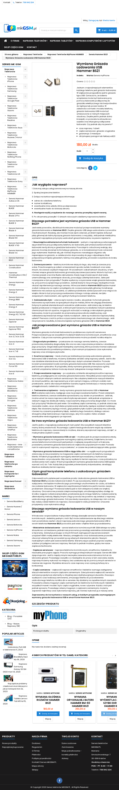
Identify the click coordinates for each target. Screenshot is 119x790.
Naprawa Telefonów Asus (14, 126)
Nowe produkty (9, 743)
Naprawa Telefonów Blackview (12, 437)
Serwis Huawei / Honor (13, 507)
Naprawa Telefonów (34, 40)
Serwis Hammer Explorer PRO (16, 328)
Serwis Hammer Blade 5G (16, 236)
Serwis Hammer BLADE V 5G (16, 244)
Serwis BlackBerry (15, 501)
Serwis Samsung (14, 540)
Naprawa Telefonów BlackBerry (12, 388)
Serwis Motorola (14, 524)
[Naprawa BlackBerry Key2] (8, 656)
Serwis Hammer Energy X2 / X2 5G (17, 313)
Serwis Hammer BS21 (16, 259)
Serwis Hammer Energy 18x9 (16, 298)
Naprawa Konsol (12, 481)
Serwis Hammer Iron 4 (16, 342)
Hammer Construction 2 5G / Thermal (18, 275)
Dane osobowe (69, 743)
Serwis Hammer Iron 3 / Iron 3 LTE (16, 335)
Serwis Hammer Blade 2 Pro (16, 214)
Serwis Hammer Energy (16, 283)
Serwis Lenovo (13, 519)
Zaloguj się (94, 20)
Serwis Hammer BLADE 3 (16, 221)
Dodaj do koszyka (91, 158)
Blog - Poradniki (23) (14, 617)
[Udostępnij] (90, 168)
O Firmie (15, 40)
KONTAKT (32, 47)
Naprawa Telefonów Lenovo (12, 164)
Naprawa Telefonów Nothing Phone (14, 154)
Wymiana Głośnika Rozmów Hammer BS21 (48, 700)
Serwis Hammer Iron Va (16, 357)
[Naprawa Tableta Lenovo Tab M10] (8, 698)
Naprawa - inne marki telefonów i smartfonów (15, 447)
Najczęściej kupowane (13, 747)
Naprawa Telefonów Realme (12, 118)
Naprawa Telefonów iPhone (12, 79)
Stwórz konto (109, 20)
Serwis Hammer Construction (16, 266)
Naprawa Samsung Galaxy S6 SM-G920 (15, 668)
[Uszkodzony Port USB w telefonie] (8, 642)
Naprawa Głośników (9, 487)
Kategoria (8, 609)
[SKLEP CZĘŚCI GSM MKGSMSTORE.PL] (15, 568)
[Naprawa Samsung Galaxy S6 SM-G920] (8, 666)
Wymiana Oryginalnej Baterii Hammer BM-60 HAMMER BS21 (80, 701)
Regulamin (37, 747)
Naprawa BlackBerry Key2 (21, 655)
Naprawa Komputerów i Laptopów (95, 40)
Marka (90, 75)
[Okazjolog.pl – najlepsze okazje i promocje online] (15, 600)
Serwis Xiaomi (13, 545)
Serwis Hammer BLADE (16, 207)
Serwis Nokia (12, 535)
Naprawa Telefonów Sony (14, 180)
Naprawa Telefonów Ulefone (12, 408)
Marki (5, 496)
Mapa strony (38, 766)
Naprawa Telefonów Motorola (12, 144)
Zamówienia (68, 747)
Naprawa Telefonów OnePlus (12, 427)
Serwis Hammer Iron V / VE (16, 350)
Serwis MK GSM (11, 64)
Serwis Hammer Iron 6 (16, 372)
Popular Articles (13, 633)
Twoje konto (70, 736)
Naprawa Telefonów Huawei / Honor (14, 135)
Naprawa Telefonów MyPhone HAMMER (12, 190)
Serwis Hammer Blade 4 (16, 229)
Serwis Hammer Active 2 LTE (16, 199)
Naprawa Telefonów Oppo (12, 417)
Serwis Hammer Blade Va (16, 251)
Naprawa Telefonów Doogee (12, 398)
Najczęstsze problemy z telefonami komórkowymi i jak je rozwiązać (15, 686)
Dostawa (36, 743)
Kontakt (6, 2)
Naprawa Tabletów (61, 40)
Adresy (65, 758)
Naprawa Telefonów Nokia (15, 379)
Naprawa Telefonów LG (13, 172)
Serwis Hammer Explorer (16, 320)
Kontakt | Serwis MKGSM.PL (44, 762)
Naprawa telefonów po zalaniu (11, 464)
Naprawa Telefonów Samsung (12, 88)
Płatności (36, 754)
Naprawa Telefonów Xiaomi (12, 108)
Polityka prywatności (41, 758)
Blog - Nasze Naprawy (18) (13, 624)
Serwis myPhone (14, 530)
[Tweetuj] (95, 168)
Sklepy (35, 769)
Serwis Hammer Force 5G (16, 365)
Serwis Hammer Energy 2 (16, 291)
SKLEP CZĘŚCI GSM (13, 47)
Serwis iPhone (13, 514)
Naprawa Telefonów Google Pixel (13, 98)
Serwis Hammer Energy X (16, 305)
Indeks (80, 75)
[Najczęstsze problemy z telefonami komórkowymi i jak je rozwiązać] (8, 678)
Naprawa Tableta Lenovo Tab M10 (20, 698)
